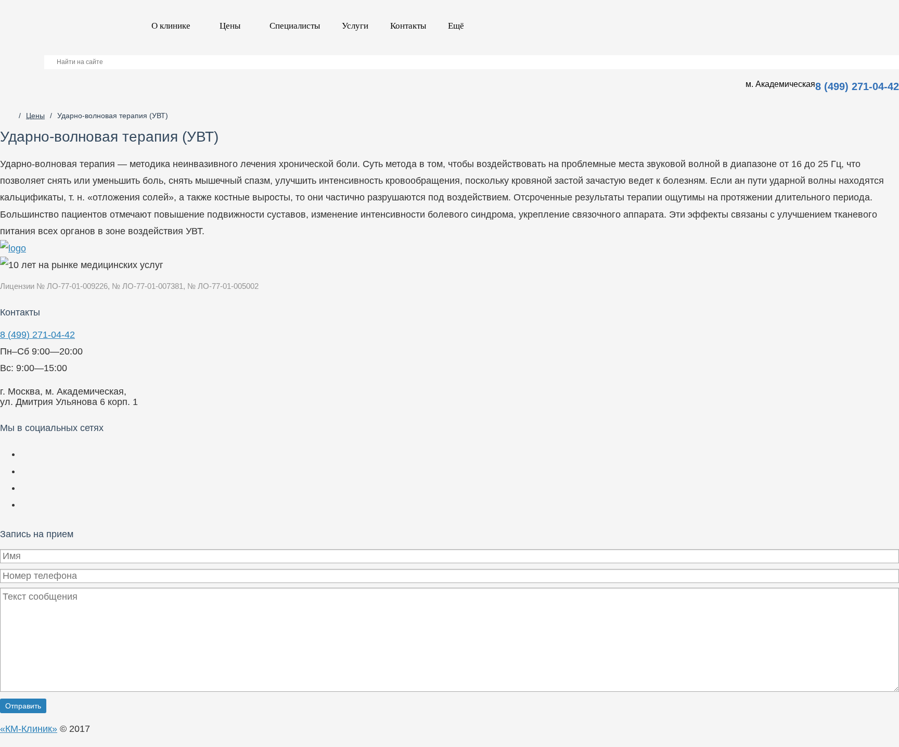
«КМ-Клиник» (28, 729)
